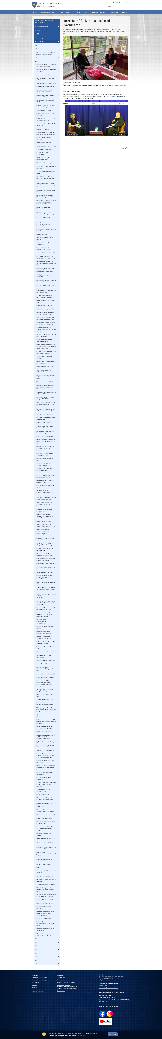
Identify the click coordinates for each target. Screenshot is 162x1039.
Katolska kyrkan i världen (39, 977)
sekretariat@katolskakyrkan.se (108, 988)
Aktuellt (34, 985)
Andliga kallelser (62, 980)
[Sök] (128, 6)
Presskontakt (61, 991)
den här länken (111, 96)
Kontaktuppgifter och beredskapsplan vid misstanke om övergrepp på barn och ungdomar (67, 986)
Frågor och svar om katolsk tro (66, 982)
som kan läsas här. (120, 85)
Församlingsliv (36, 982)
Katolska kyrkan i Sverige (39, 980)
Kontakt (34, 987)
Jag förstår (112, 1034)
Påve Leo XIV (61, 977)
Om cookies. (81, 1035)
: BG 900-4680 (108, 1006)
